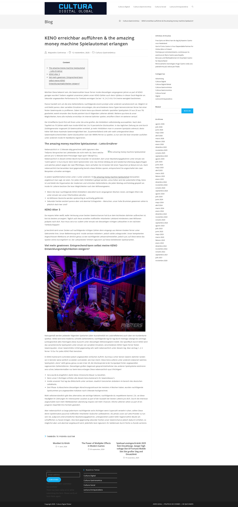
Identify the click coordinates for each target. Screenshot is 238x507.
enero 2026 (159, 144)
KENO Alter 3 (54, 74)
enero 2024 (159, 211)
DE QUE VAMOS (187, 504)
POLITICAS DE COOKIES (172, 504)
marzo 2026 (159, 138)
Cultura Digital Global (163, 84)
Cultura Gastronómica (105, 52)
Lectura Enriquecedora (163, 99)
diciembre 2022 (161, 246)
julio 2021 (158, 257)
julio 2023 (158, 228)
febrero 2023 (160, 240)
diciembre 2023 (161, 214)
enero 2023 (159, 243)
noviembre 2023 (161, 217)
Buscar (158, 107)
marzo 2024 (159, 208)
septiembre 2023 (161, 223)
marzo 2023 (159, 237)
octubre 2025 (160, 153)
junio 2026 (159, 130)
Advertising (159, 78)
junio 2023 (159, 231)
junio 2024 (159, 199)
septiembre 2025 (161, 156)
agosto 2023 (159, 226)
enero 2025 (159, 179)
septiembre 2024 (161, 191)
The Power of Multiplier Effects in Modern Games (96, 444)
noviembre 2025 (161, 150)
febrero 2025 (160, 176)
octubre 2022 (160, 252)
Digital (157, 96)
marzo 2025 (159, 173)
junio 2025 (159, 165)
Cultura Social (160, 93)
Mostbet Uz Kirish (61, 443)
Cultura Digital (160, 81)
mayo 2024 (159, 202)
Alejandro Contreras (57, 52)
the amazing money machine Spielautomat (111, 177)
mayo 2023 (159, 234)
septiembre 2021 (161, 255)
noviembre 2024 (161, 185)
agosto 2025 (159, 159)
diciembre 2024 (161, 182)
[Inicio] (120, 21)
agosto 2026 (159, 124)
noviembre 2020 (161, 260)
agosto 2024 (159, 194)
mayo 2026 (159, 132)
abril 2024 (159, 205)
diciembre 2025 (161, 147)
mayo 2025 (159, 167)
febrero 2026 (160, 141)
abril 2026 (159, 135)
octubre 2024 (160, 188)
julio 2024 (158, 196)
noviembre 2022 (161, 249)
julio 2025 (158, 162)
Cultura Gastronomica (163, 90)
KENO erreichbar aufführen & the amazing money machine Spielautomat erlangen (172, 21)
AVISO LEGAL (157, 504)
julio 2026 (158, 127)
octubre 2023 (160, 220)
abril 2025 (159, 170)
